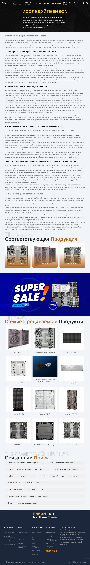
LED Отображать (17, 3)
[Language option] (87, 3)
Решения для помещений (21, 538)
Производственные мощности (37, 538)
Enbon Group (81, 562)
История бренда (36, 532)
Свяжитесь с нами (77, 3)
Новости (46, 3)
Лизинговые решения (24, 532)
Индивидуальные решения (22, 546)
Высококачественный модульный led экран (26, 483)
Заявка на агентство (51, 551)
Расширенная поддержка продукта (51, 539)
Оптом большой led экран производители (25, 469)
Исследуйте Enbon (67, 3)
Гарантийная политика (49, 546)
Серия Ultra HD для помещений (9, 541)
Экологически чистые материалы (37, 542)
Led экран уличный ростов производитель (60, 476)
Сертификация (36, 550)
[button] (81, 255)
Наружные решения (23, 535)
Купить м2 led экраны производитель (24, 463)
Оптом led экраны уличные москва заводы (26, 490)
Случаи (38, 3)
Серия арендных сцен (10, 532)
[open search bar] (83, 3)
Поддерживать (56, 3)
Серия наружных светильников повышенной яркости (9, 536)
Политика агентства (51, 550)
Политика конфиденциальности (16, 562)
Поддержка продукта (51, 532)
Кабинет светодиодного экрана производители (28, 496)
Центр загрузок (50, 543)
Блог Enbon (35, 535)
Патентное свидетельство (36, 553)
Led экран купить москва (18, 476)
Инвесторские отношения (38, 562)
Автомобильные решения (22, 542)
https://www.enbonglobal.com (55, 229)
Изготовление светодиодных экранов (65, 463)
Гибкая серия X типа (9, 544)
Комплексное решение (28, 3)
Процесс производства (35, 546)
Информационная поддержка (51, 535)
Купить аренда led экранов (66, 469)
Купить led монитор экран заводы (22, 503)
